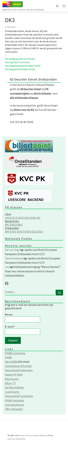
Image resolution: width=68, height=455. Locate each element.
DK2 (20, 231)
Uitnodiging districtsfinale (20, 58)
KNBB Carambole (15, 353)
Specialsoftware (14, 405)
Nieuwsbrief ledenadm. (19, 370)
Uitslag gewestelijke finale (20, 69)
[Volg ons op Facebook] (6, 283)
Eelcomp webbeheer (16, 439)
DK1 (14, 231)
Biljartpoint (12, 379)
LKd (38, 218)
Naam (9, 314)
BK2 (13, 225)
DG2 (34, 231)
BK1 (7, 225)
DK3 (27, 231)
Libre (8, 214)
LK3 (25, 218)
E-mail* (10, 326)
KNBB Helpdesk (14, 400)
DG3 (40, 231)
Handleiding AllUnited (18, 366)
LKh (7, 218)
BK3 (20, 225)
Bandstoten (12, 221)
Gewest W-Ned (14, 374)
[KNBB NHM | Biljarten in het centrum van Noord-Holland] (12, 4)
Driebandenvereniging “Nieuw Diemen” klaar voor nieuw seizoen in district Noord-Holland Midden (32, 271)
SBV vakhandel (14, 409)
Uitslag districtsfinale (17, 62)
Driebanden (12, 228)
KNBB (8, 357)
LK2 (19, 218)
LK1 (13, 218)
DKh (7, 231)
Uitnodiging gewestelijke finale (22, 65)
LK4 (32, 218)
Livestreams (12, 392)
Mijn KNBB (11, 362)
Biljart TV (10, 383)
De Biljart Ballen (14, 387)
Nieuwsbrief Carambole (19, 396)
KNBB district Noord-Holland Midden (30, 435)
